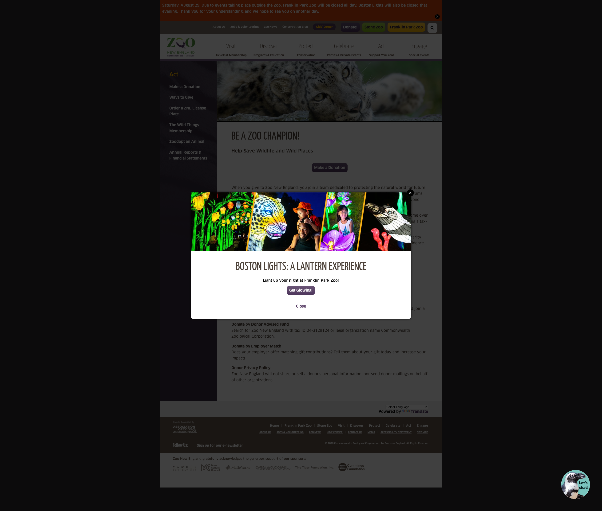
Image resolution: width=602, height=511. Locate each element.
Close (301, 306)
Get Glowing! (301, 290)
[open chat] (575, 484)
